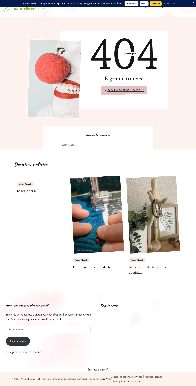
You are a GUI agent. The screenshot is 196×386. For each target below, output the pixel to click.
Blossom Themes (76, 378)
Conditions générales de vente (126, 376)
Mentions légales (153, 376)
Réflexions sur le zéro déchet (93, 267)
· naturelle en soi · (27, 8)
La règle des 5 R (27, 191)
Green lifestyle (25, 183)
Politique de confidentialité (127, 381)
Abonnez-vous (18, 341)
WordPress (105, 378)
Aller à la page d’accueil (125, 90)
